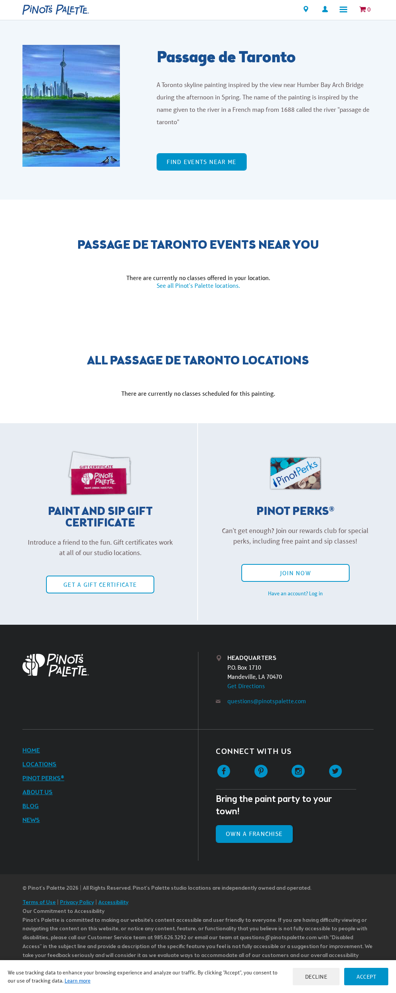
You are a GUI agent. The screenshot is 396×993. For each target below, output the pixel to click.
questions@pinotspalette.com (266, 701)
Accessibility (113, 902)
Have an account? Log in (295, 593)
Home (31, 751)
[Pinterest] (261, 771)
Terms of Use (39, 902)
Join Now (295, 573)
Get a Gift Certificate (100, 584)
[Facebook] (224, 771)
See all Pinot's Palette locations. (198, 285)
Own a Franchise (254, 833)
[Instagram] (298, 771)
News (31, 820)
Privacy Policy (77, 902)
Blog (30, 806)
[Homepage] (55, 10)
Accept (366, 976)
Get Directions (246, 686)
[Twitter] (335, 771)
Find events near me (201, 162)
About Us (37, 792)
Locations (39, 765)
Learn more (77, 981)
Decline (316, 976)
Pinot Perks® (43, 778)
